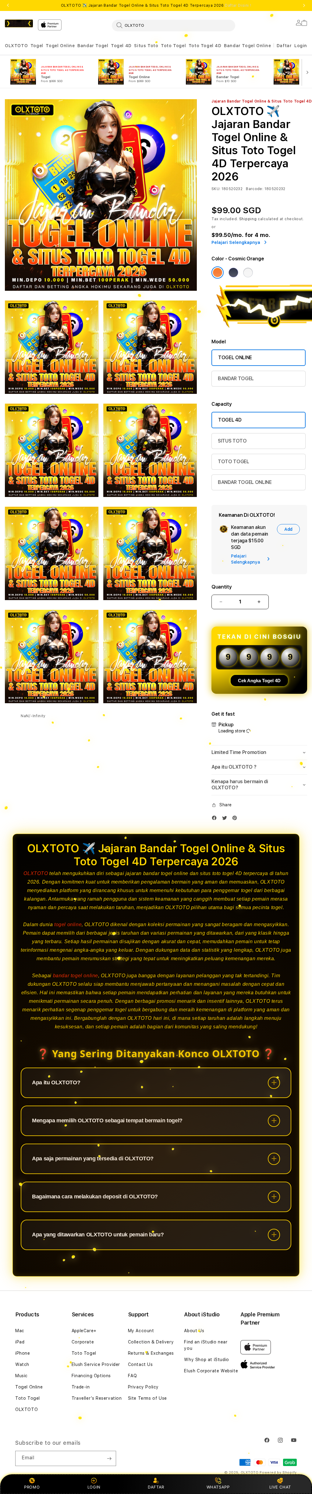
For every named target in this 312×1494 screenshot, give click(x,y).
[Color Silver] (248, 272)
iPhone (22, 1353)
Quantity (221, 587)
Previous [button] (8, 5)
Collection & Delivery (151, 1341)
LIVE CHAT (280, 1487)
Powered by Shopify (278, 1473)
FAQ (132, 1375)
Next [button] (304, 5)
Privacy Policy (143, 1387)
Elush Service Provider (96, 1364)
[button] (16, 45)
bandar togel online (75, 975)
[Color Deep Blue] (233, 272)
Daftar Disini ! (238, 5)
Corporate (83, 1341)
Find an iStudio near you (205, 1345)
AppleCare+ (84, 1330)
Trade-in (81, 1387)
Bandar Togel (92, 45)
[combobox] (173, 25)
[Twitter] (226, 819)
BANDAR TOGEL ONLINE (245, 482)
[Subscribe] (109, 1458)
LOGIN (94, 1487)
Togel (36, 45)
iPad (19, 1341)
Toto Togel (173, 45)
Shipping (248, 219)
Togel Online (60, 45)
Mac (19, 1330)
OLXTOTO (16, 45)
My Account (141, 1330)
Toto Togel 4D (205, 45)
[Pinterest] (236, 819)
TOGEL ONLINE (235, 357)
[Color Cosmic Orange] (217, 272)
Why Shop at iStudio (206, 1359)
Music (21, 1375)
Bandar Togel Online (247, 45)
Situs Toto (146, 45)
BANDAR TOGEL (236, 378)
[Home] (19, 23)
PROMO (32, 1487)
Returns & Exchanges (151, 1353)
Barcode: (254, 189)
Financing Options (91, 1375)
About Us (194, 1330)
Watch (22, 1364)
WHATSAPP (218, 1487)
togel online (68, 924)
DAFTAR (156, 1487)
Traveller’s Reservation (97, 1398)
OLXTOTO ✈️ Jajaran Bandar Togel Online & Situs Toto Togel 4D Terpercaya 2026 (156, 5)
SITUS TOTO (232, 441)
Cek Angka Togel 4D (259, 680)
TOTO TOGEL (233, 461)
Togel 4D (121, 45)
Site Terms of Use (147, 1398)
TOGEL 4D (229, 420)
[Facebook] (215, 819)
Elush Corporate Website (211, 1370)
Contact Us (140, 1364)
